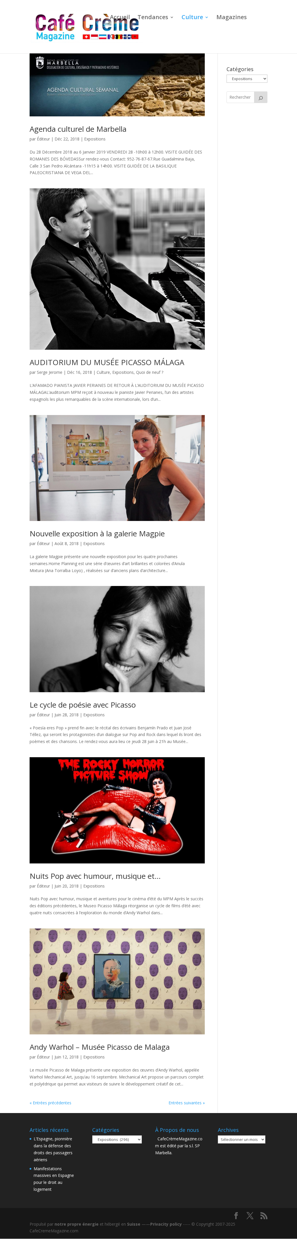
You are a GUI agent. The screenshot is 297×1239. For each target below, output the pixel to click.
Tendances (152, 18)
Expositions (95, 139)
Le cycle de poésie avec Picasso (83, 704)
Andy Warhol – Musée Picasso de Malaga (100, 1047)
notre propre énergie (77, 1224)
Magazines (231, 18)
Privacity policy (166, 1224)
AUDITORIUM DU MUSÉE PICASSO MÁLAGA (107, 362)
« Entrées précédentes (50, 1102)
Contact (121, 37)
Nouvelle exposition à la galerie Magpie (97, 533)
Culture (192, 18)
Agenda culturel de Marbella (78, 129)
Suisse (133, 1224)
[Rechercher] (260, 97)
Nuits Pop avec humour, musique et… (95, 876)
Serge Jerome (49, 372)
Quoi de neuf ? (149, 372)
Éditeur (43, 139)
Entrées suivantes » (187, 1102)
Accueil (120, 18)
